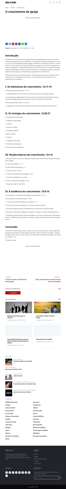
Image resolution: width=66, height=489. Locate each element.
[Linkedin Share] (16, 44)
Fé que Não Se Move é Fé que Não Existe (24, 384)
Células (7, 367)
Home (35, 454)
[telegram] (6, 472)
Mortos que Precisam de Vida (13, 369)
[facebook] (50, 2)
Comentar (13, 293)
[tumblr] (10, 472)
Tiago (33, 382)
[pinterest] (16, 472)
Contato (36, 456)
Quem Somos (37, 463)
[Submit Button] (59, 477)
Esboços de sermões (18, 359)
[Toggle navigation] (59, 2)
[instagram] (29, 472)
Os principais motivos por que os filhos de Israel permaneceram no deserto (18, 341)
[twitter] (26, 472)
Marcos (25, 390)
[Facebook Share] (6, 44)
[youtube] (19, 472)
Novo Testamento (17, 382)
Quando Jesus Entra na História (22, 392)
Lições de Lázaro (18, 376)
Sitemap (36, 461)
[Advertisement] (33, 31)
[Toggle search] (56, 2)
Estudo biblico (12, 367)
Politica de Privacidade (40, 459)
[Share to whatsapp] (22, 44)
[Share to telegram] (26, 44)
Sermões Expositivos (27, 382)
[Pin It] (13, 44)
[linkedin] (13, 472)
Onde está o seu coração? (44, 339)
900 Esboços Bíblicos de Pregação (22, 361)
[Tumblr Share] (19, 44)
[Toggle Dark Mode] (53, 2)
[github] (6, 475)
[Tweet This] (10, 44)
